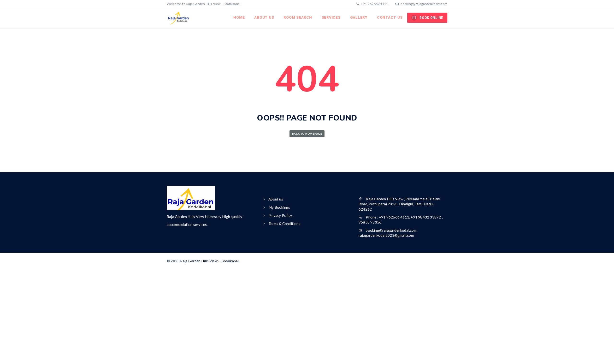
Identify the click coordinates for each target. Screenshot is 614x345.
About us (264, 17)
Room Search (297, 17)
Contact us (390, 17)
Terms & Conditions (284, 223)
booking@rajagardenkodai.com (424, 4)
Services (331, 17)
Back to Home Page (307, 133)
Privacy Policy (280, 215)
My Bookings (279, 207)
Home (239, 17)
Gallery (358, 17)
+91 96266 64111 (374, 4)
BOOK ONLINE (431, 18)
